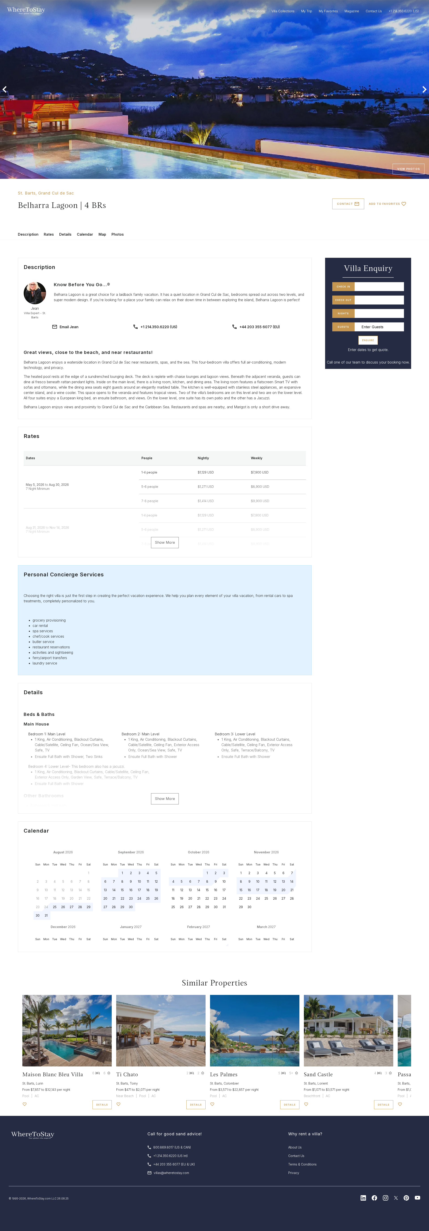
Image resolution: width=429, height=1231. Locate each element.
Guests (343, 327)
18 (147, 890)
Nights (343, 313)
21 (113, 898)
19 (156, 890)
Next (424, 89)
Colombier (231, 1083)
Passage (407, 1074)
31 (46, 915)
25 (55, 907)
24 (139, 898)
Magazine (352, 11)
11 (148, 881)
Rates (49, 234)
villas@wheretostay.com (171, 1173)
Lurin (39, 1083)
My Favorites (328, 11)
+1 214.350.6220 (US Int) (170, 1156)
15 (122, 890)
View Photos (408, 169)
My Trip (306, 11)
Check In (343, 286)
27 (72, 907)
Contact (345, 203)
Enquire (368, 340)
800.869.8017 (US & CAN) (172, 1147)
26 (63, 907)
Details (65, 234)
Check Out (343, 300)
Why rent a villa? (305, 1134)
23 (131, 898)
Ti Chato (127, 1074)
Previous (4, 89)
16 (130, 890)
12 (156, 881)
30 (38, 915)
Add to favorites (384, 203)
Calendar (85, 234)
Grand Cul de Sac (56, 193)
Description (28, 234)
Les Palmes (224, 1074)
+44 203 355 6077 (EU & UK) (174, 1164)
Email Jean (69, 327)
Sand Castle (318, 1074)
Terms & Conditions (302, 1164)
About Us (295, 1147)
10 (139, 881)
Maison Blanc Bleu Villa (52, 1074)
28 (80, 907)
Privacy (293, 1173)
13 (105, 890)
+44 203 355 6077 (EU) (260, 327)
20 (105, 898)
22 (122, 898)
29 (88, 907)
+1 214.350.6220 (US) (159, 327)
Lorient (323, 1083)
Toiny (134, 1083)
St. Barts (27, 193)
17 (139, 890)
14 (114, 890)
